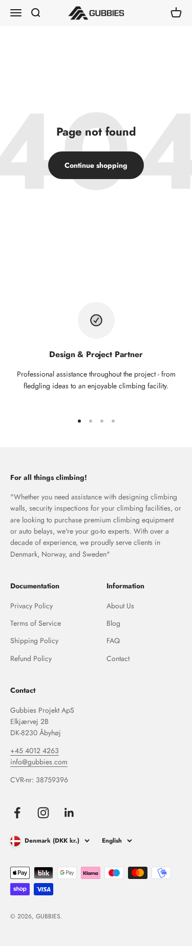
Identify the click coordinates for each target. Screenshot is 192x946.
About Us (120, 606)
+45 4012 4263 (34, 750)
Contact (118, 658)
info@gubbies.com (39, 762)
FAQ (113, 640)
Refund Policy (31, 658)
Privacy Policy (31, 606)
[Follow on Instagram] (43, 813)
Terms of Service (35, 623)
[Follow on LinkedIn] (69, 813)
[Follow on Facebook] (17, 813)
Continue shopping (96, 165)
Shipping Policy (34, 640)
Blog (113, 623)
